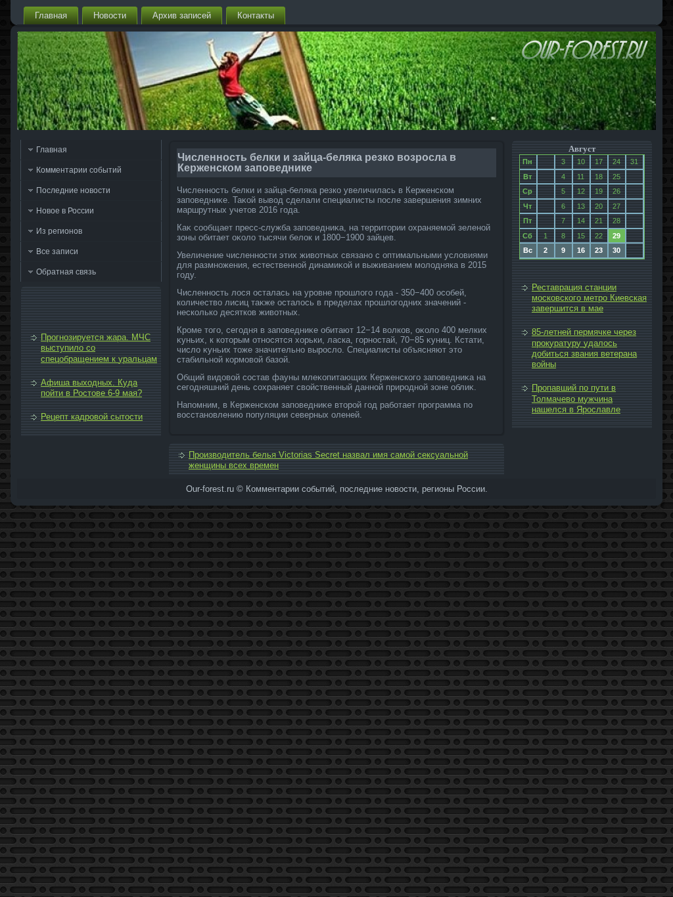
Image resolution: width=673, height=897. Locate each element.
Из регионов (59, 231)
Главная (51, 15)
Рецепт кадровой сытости (92, 417)
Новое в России (65, 210)
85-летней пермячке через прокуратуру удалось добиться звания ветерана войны (584, 348)
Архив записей (181, 15)
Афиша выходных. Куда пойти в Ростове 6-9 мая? (91, 388)
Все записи (57, 251)
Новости (109, 15)
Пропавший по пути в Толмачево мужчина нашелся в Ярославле (576, 398)
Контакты (255, 15)
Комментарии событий (79, 170)
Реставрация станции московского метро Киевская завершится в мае (589, 298)
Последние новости (73, 190)
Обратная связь (66, 271)
